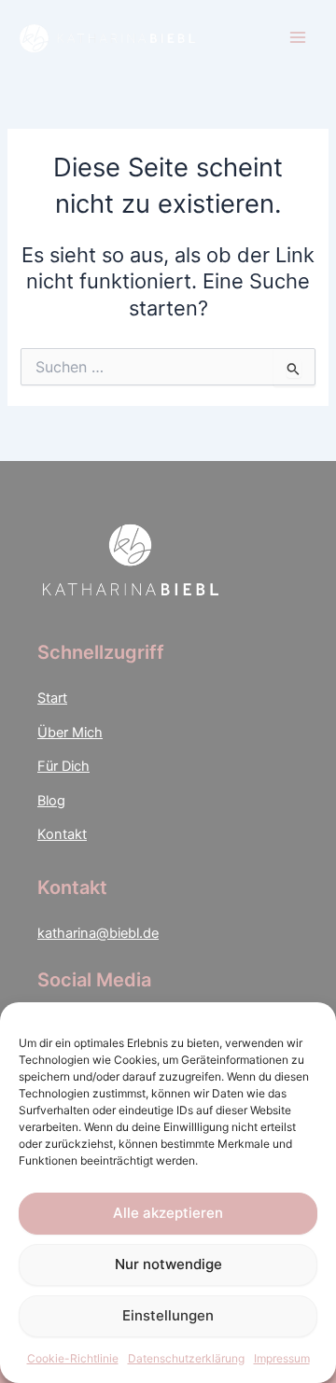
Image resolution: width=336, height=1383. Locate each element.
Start (52, 698)
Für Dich (63, 766)
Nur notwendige (168, 1264)
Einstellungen (168, 1315)
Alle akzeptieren (168, 1213)
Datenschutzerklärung (186, 1358)
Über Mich (70, 732)
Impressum (282, 1358)
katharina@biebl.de (98, 933)
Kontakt (62, 834)
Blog (51, 800)
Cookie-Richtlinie (73, 1358)
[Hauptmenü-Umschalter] (297, 37)
